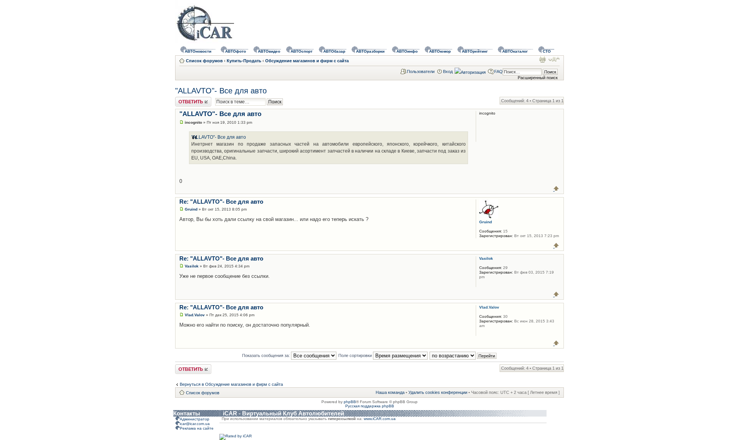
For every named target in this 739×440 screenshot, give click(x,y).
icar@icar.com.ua (195, 424)
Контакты (186, 413)
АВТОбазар (334, 51)
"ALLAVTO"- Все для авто (221, 90)
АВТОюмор (440, 51)
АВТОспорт (302, 51)
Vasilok (192, 266)
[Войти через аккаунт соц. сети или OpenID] (470, 71)
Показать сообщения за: (266, 355)
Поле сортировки (355, 355)
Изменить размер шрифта (554, 59)
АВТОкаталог (515, 51)
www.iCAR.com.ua (380, 419)
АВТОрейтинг (475, 51)
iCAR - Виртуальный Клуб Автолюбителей (283, 413)
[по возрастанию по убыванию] (463, 355)
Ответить (184, 99)
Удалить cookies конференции (437, 392)
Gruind (191, 209)
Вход (448, 71)
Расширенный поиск (538, 77)
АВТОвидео (269, 51)
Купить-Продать (244, 60)
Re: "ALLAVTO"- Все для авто (221, 201)
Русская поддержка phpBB (369, 406)
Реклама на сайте (197, 428)
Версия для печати (542, 59)
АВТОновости (198, 51)
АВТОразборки (370, 51)
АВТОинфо (407, 51)
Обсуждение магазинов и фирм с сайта (307, 60)
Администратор (194, 419)
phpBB (350, 402)
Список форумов (204, 60)
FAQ (498, 71)
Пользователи (421, 71)
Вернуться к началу (556, 188)
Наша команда (390, 392)
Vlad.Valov (195, 315)
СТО (547, 51)
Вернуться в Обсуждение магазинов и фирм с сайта (231, 384)
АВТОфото (235, 51)
